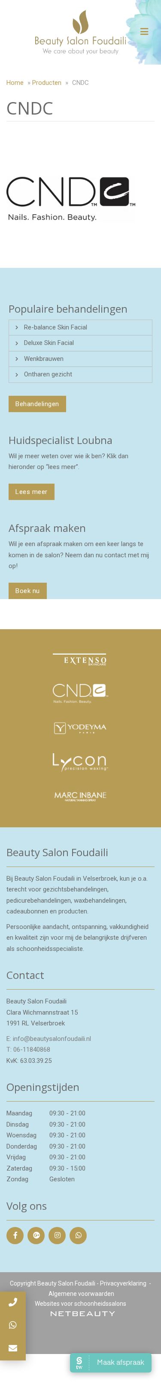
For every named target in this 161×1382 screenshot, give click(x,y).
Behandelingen (37, 404)
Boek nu (27, 591)
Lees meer (31, 492)
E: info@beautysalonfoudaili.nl (48, 1039)
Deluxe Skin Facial (49, 343)
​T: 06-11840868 (28, 1049)
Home (15, 83)
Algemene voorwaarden (81, 1293)
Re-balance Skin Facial (55, 327)
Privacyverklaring (123, 1283)
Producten (46, 83)
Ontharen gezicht (48, 374)
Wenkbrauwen (44, 359)
